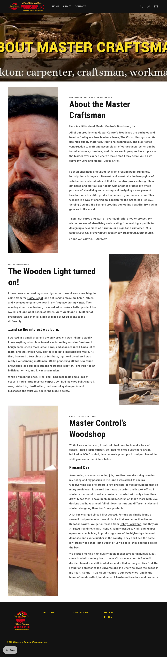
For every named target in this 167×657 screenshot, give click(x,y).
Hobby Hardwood (130, 524)
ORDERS (109, 612)
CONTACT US (81, 612)
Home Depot (35, 298)
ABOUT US (48, 612)
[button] (141, 6)
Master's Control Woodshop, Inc (30, 642)
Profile (108, 617)
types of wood (60, 316)
